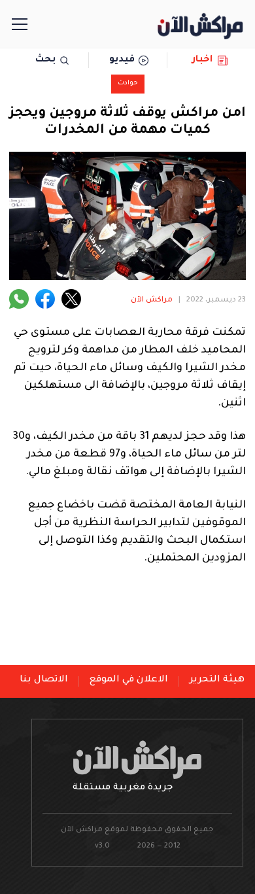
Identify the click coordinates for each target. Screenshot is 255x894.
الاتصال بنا (44, 680)
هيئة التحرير (217, 680)
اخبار (202, 60)
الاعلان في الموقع (129, 680)
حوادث (128, 83)
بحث (45, 60)
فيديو (122, 60)
